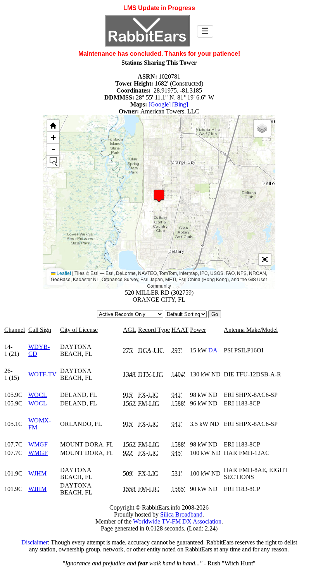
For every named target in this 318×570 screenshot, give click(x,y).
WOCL (37, 394)
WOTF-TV (42, 374)
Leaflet (63, 273)
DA (213, 350)
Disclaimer (34, 542)
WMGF (38, 444)
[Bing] (180, 104)
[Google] (160, 104)
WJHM (37, 473)
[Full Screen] (265, 259)
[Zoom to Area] (53, 161)
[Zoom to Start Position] (53, 126)
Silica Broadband (181, 514)
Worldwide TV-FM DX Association (177, 521)
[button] (159, 196)
